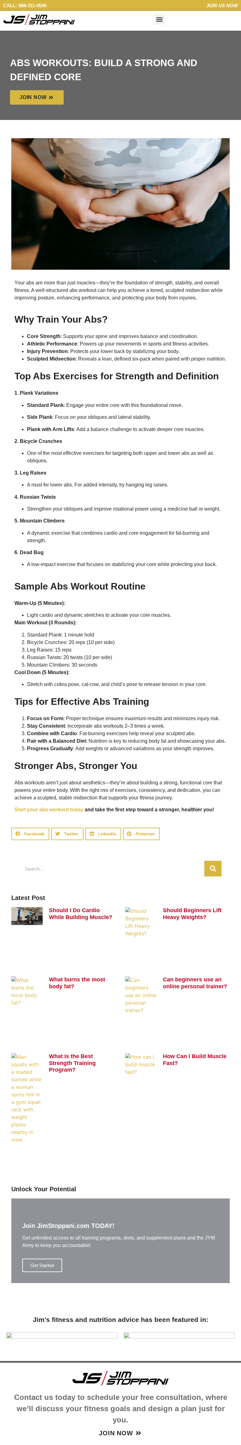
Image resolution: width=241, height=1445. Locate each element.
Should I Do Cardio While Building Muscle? (80, 913)
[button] (159, 19)
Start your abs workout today (48, 809)
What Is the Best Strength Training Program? (72, 1063)
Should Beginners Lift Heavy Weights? (192, 913)
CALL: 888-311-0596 (24, 5)
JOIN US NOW (222, 5)
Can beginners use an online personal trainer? (195, 983)
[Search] (213, 868)
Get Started (42, 1265)
